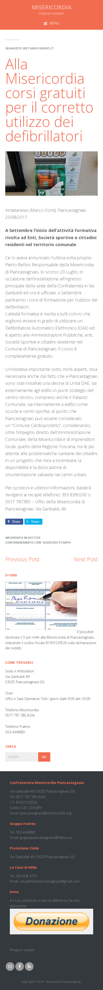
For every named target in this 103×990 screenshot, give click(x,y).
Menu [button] (54, 23)
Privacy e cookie (22, 950)
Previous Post (22, 559)
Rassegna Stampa (57, 542)
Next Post (86, 559)
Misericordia (51, 7)
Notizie (34, 538)
